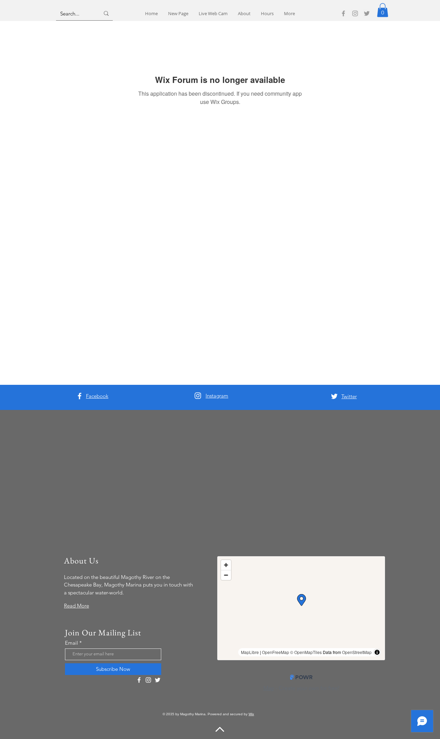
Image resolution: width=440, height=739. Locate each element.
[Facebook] (343, 13)
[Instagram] (355, 13)
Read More (76, 605)
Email (71, 642)
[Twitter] (367, 13)
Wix (251, 714)
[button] (382, 10)
